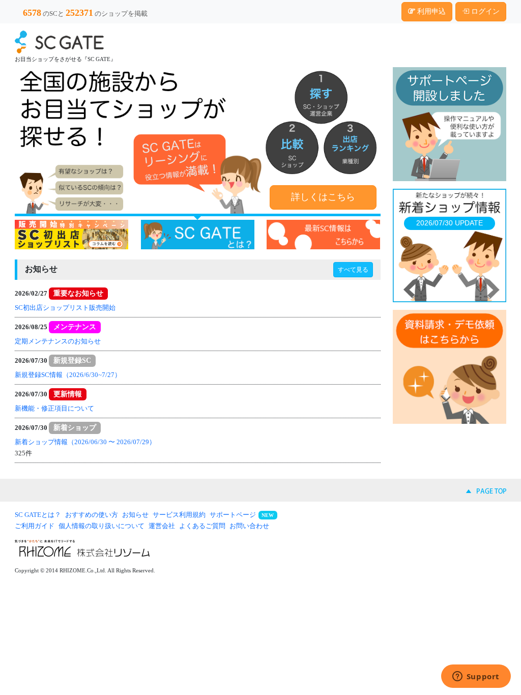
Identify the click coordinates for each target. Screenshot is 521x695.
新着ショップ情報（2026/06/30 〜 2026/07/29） (85, 442)
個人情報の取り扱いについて (101, 526)
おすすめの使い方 (91, 514)
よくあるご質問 (202, 526)
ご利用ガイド (34, 526)
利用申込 (430, 11)
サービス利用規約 (179, 514)
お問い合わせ (249, 526)
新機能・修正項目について (54, 408)
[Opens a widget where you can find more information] (476, 677)
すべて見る (353, 269)
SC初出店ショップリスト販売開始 (65, 307)
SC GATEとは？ (38, 514)
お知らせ (135, 514)
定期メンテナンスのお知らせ (58, 341)
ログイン (484, 11)
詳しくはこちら (323, 197)
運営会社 (162, 526)
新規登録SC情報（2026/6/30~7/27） (68, 375)
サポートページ (233, 514)
